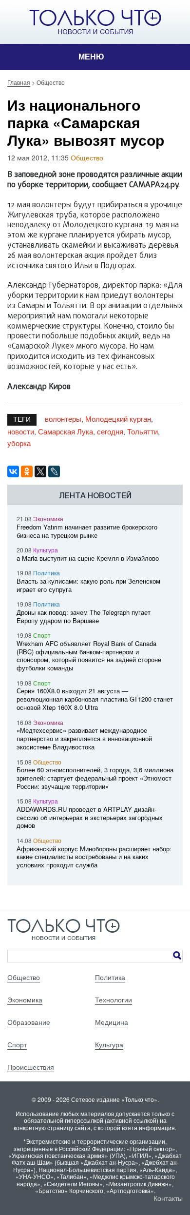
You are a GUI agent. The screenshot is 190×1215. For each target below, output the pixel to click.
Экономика (48, 518)
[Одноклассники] (27, 471)
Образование (28, 1022)
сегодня (110, 431)
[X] (40, 471)
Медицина (111, 1022)
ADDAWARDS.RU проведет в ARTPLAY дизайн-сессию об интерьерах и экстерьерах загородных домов (90, 817)
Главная (18, 82)
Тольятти (142, 431)
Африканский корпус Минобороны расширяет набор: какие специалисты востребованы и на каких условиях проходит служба (94, 857)
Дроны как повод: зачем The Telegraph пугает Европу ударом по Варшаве (84, 616)
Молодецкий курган (118, 418)
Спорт (42, 635)
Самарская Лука (65, 431)
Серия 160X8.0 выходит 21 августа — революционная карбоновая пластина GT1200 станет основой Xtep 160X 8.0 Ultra (95, 699)
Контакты (168, 1198)
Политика (46, 572)
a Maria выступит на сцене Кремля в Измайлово (88, 558)
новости (20, 431)
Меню (91, 57)
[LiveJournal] (54, 471)
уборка (19, 443)
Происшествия (30, 1067)
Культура (45, 550)
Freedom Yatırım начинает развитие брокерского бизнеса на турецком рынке (87, 531)
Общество (87, 157)
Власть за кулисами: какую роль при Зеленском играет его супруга (88, 585)
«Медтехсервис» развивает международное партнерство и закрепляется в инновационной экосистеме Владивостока (84, 738)
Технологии (113, 999)
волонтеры (63, 418)
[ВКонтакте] (13, 471)
